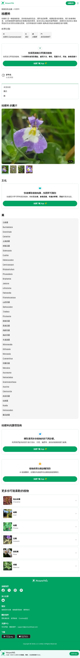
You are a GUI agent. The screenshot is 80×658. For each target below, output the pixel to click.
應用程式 (26, 610)
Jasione (6, 283)
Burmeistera (8, 227)
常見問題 (5, 627)
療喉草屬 (6, 321)
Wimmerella (7, 344)
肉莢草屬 (6, 396)
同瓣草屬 (6, 363)
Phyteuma (7, 316)
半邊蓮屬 (6, 340)
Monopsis (7, 354)
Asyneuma (7, 372)
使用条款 (14, 618)
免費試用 (71, 3)
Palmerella (7, 293)
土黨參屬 (6, 241)
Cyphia (5, 255)
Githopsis (7, 349)
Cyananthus (8, 358)
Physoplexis (7, 274)
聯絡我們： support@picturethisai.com (23, 627)
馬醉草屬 (6, 330)
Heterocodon (8, 260)
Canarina (6, 236)
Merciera (6, 368)
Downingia (7, 232)
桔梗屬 (5, 401)
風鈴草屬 (6, 335)
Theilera (6, 311)
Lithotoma (7, 288)
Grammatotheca (9, 382)
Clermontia (7, 391)
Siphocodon (8, 307)
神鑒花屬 (6, 246)
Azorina (6, 387)
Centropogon (8, 265)
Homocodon (8, 410)
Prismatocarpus (9, 297)
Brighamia (7, 279)
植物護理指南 (17, 610)
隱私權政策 (5, 618)
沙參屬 (5, 222)
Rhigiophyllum (8, 269)
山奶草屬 (6, 302)
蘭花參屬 (6, 415)
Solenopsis (7, 250)
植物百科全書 (7, 9)
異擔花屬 (6, 326)
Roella (5, 405)
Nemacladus (8, 377)
